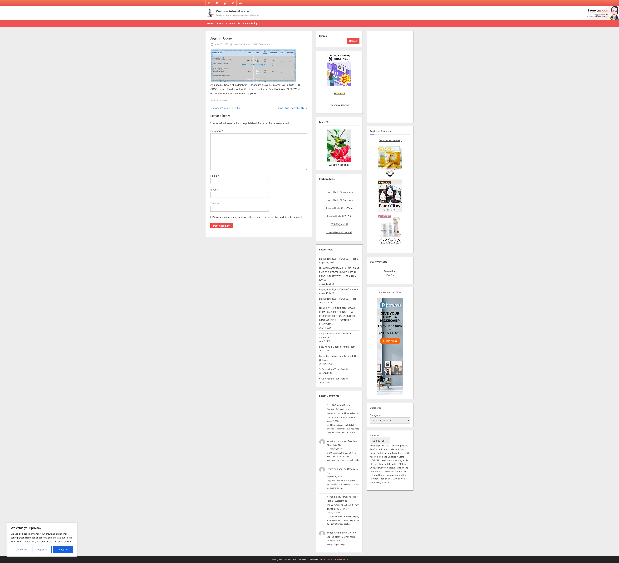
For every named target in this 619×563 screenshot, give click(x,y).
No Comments (262, 44)
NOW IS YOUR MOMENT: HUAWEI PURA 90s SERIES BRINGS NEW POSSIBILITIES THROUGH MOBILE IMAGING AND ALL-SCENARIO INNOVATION (337, 316)
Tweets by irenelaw (339, 105)
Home (210, 23)
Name (214, 175)
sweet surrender (241, 44)
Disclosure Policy (247, 23)
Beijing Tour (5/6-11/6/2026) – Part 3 (338, 258)
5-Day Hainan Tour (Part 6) (333, 369)
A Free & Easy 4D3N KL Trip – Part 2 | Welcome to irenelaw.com (342, 500)
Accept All (63, 549)
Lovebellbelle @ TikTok (339, 216)
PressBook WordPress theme (335, 559)
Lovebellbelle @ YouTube (339, 208)
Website (215, 203)
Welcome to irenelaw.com (233, 11)
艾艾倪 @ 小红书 (339, 224)
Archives (374, 435)
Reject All (42, 549)
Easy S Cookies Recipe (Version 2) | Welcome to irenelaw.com (339, 409)
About (219, 23)
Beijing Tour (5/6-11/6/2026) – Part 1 (338, 298)
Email (214, 189)
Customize (21, 549)
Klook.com (339, 93)
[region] (41, 540)
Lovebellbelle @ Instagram (339, 192)
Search (323, 36)
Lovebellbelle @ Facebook (339, 200)
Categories (375, 415)
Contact (230, 23)
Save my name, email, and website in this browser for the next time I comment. (258, 217)
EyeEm (390, 275)
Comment (216, 131)
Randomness (220, 100)
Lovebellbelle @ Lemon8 (339, 232)
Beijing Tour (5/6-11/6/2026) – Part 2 (338, 289)
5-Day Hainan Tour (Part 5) (333, 378)
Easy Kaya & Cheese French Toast (337, 346)
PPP (250, 84)
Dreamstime (390, 271)
